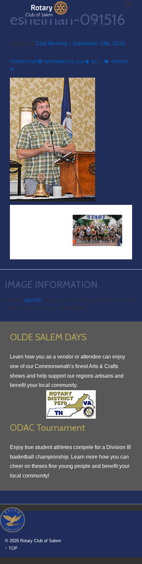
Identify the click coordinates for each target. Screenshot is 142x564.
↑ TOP (11, 548)
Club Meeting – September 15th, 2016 (80, 43)
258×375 (32, 300)
